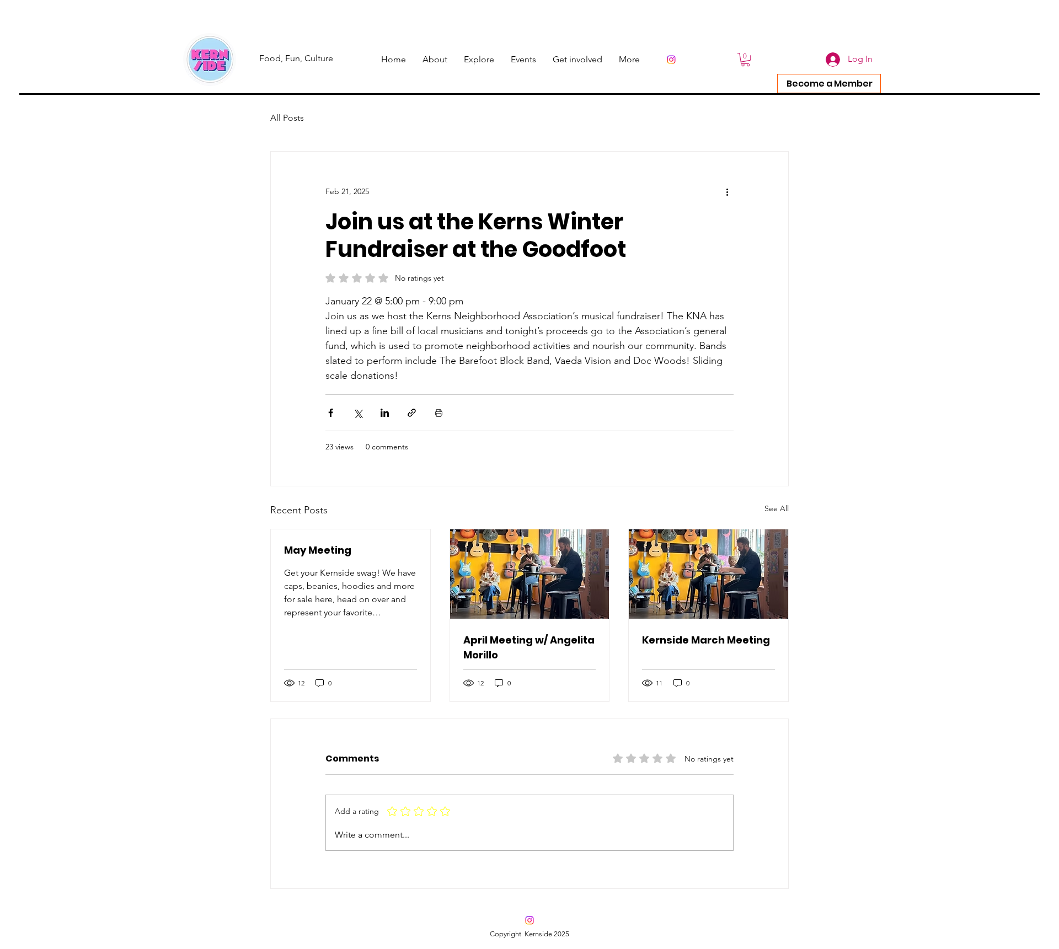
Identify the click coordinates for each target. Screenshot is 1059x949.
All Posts (287, 117)
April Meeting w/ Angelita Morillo (529, 647)
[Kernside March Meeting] (708, 574)
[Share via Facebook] (330, 413)
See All (776, 508)
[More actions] (727, 191)
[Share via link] (412, 413)
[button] (629, 59)
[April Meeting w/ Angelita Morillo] (529, 574)
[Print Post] (439, 413)
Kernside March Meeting (706, 640)
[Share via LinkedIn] (384, 413)
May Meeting (317, 550)
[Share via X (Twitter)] (357, 413)
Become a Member (830, 83)
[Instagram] (671, 59)
